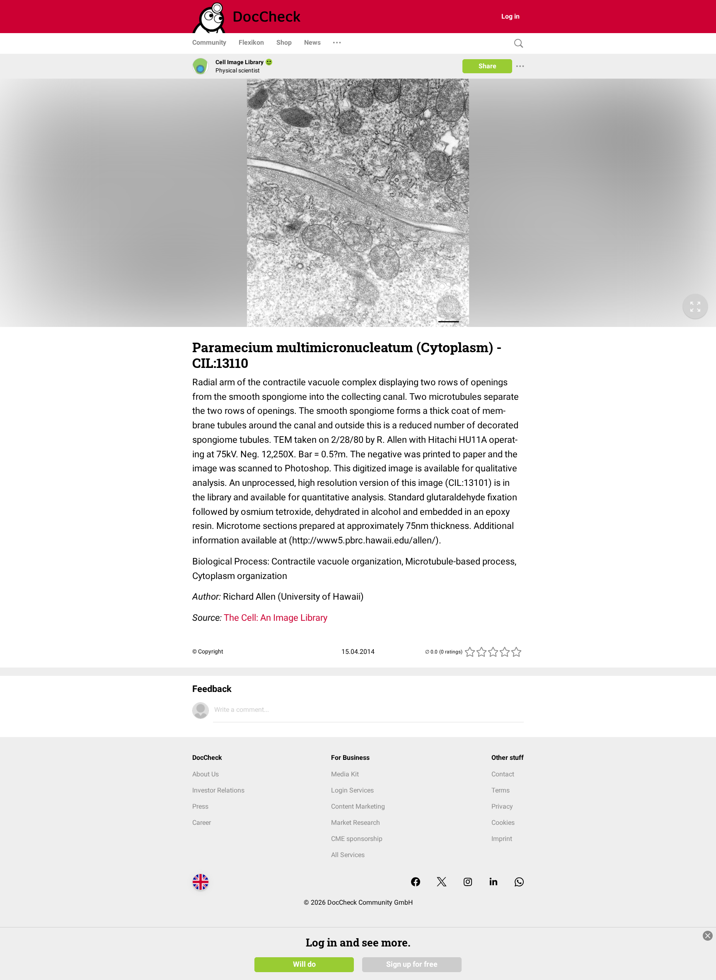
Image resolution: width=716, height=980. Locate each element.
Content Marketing (358, 806)
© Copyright (207, 651)
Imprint (501, 839)
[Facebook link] (415, 882)
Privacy (502, 806)
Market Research (355, 822)
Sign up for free (412, 964)
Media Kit (345, 774)
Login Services (352, 790)
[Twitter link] (442, 882)
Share (487, 66)
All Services (348, 855)
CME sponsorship (356, 839)
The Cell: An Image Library (275, 617)
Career (201, 822)
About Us (205, 774)
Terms (500, 790)
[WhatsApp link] (519, 882)
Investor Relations (218, 790)
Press (200, 806)
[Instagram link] (467, 882)
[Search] (517, 43)
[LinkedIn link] (493, 882)
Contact (502, 774)
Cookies (503, 822)
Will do (304, 964)
